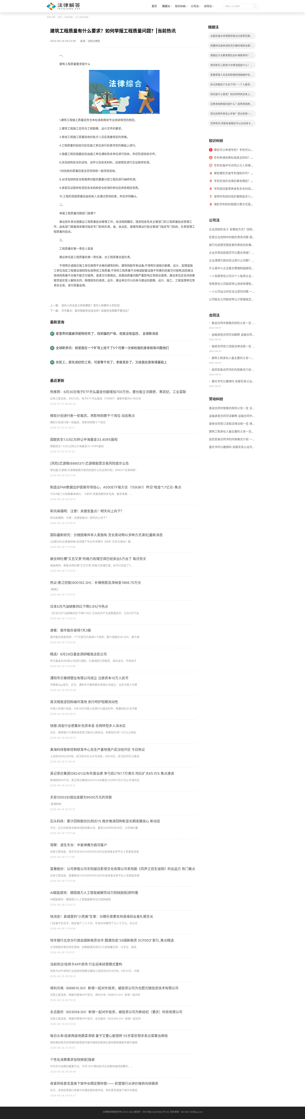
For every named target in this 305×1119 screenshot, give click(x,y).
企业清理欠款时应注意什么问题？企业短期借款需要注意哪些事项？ (231, 261)
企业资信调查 (81, 17)
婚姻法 (166, 6)
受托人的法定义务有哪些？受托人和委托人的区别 (90, 305)
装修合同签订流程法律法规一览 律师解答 (233, 346)
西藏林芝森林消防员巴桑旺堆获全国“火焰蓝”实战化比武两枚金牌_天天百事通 (231, 46)
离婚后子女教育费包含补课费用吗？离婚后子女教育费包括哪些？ (231, 56)
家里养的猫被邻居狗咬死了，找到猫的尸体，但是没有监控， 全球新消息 (107, 333)
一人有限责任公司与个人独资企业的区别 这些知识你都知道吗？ (231, 277)
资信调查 (68, 17)
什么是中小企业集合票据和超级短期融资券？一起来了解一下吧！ (231, 269)
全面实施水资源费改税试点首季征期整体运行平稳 (231, 36)
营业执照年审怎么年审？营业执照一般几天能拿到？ (231, 114)
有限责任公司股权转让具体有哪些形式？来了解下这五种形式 (231, 285)
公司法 (195, 6)
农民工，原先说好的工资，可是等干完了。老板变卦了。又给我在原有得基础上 (111, 362)
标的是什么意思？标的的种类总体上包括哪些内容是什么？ (231, 95)
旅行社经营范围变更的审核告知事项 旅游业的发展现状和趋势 (231, 246)
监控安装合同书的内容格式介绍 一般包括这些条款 (233, 370)
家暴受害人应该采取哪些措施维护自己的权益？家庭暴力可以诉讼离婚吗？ (231, 75)
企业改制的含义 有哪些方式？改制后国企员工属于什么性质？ (230, 230)
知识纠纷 (180, 6)
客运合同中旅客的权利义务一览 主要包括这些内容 (233, 323)
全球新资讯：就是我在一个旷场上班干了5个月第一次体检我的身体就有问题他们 (112, 348)
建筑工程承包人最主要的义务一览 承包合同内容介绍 (233, 358)
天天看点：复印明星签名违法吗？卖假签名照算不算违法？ (95, 310)
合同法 (208, 6)
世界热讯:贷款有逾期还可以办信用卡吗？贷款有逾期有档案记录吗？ (230, 124)
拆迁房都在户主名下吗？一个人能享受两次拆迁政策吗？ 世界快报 (231, 85)
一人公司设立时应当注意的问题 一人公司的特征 (230, 292)
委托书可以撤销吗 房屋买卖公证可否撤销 (233, 381)
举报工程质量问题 (92, 293)
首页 (154, 6)
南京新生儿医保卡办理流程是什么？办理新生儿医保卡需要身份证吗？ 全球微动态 (231, 66)
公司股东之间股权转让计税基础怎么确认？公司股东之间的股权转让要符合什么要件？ (231, 300)
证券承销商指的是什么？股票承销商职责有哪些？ (231, 104)
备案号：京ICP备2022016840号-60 (151, 1112)
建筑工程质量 (71, 293)
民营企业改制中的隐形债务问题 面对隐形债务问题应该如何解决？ (230, 238)
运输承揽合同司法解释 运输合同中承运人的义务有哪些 (233, 335)
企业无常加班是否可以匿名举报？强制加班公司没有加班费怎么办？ (231, 254)
